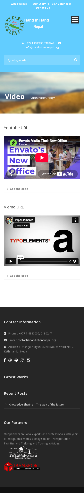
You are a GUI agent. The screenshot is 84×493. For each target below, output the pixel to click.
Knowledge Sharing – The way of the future (36, 404)
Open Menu (75, 19)
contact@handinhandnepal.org (37, 340)
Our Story (39, 3)
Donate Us (43, 7)
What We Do (19, 3)
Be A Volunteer (61, 3)
